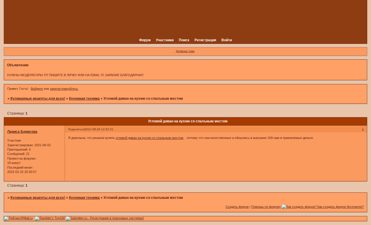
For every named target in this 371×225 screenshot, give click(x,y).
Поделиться (76, 129)
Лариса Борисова (22, 132)
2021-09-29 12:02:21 (99, 129)
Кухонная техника (84, 99)
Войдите (37, 88)
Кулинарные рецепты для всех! (37, 99)
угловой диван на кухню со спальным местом (149, 138)
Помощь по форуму (266, 206)
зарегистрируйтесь (64, 88)
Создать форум (237, 206)
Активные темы (185, 51)
